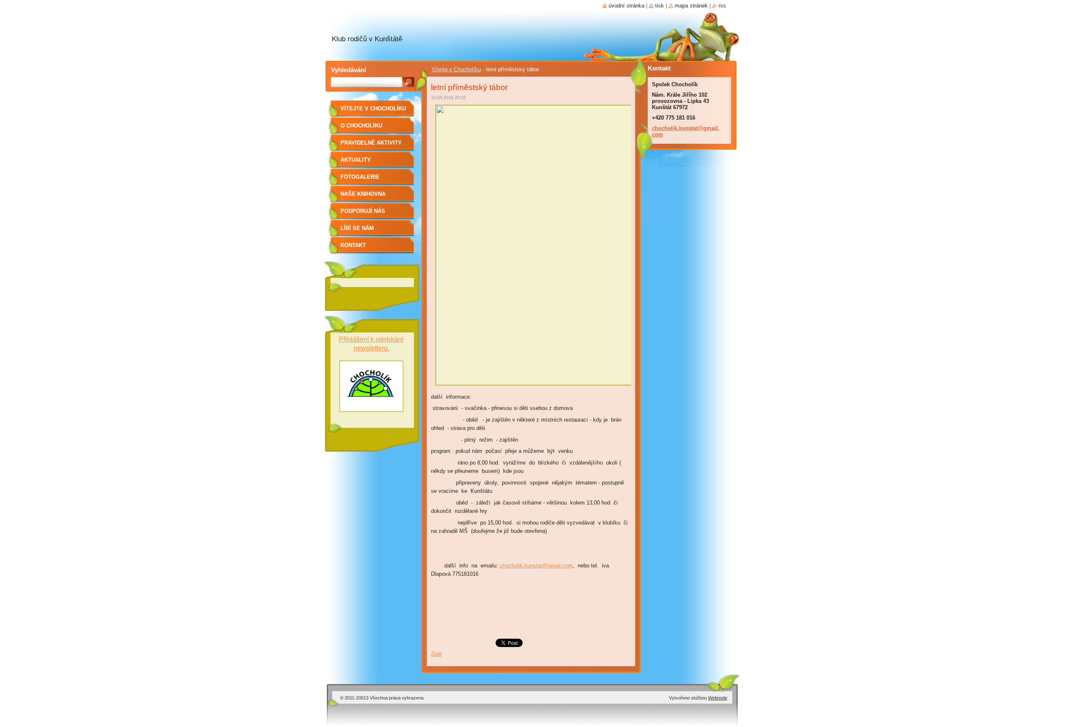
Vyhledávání (348, 69)
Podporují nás (363, 211)
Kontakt (353, 245)
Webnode (717, 697)
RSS (722, 5)
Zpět (436, 654)
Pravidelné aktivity (371, 143)
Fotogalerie (360, 177)
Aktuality (356, 160)
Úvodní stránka (626, 5)
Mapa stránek (691, 5)
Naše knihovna (363, 194)
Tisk (659, 5)
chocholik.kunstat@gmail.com (536, 565)
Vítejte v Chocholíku (456, 69)
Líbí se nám (357, 228)
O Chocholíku (361, 125)
